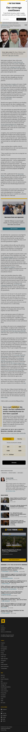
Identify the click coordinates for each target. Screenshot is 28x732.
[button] (14, 366)
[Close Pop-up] (26, 1)
